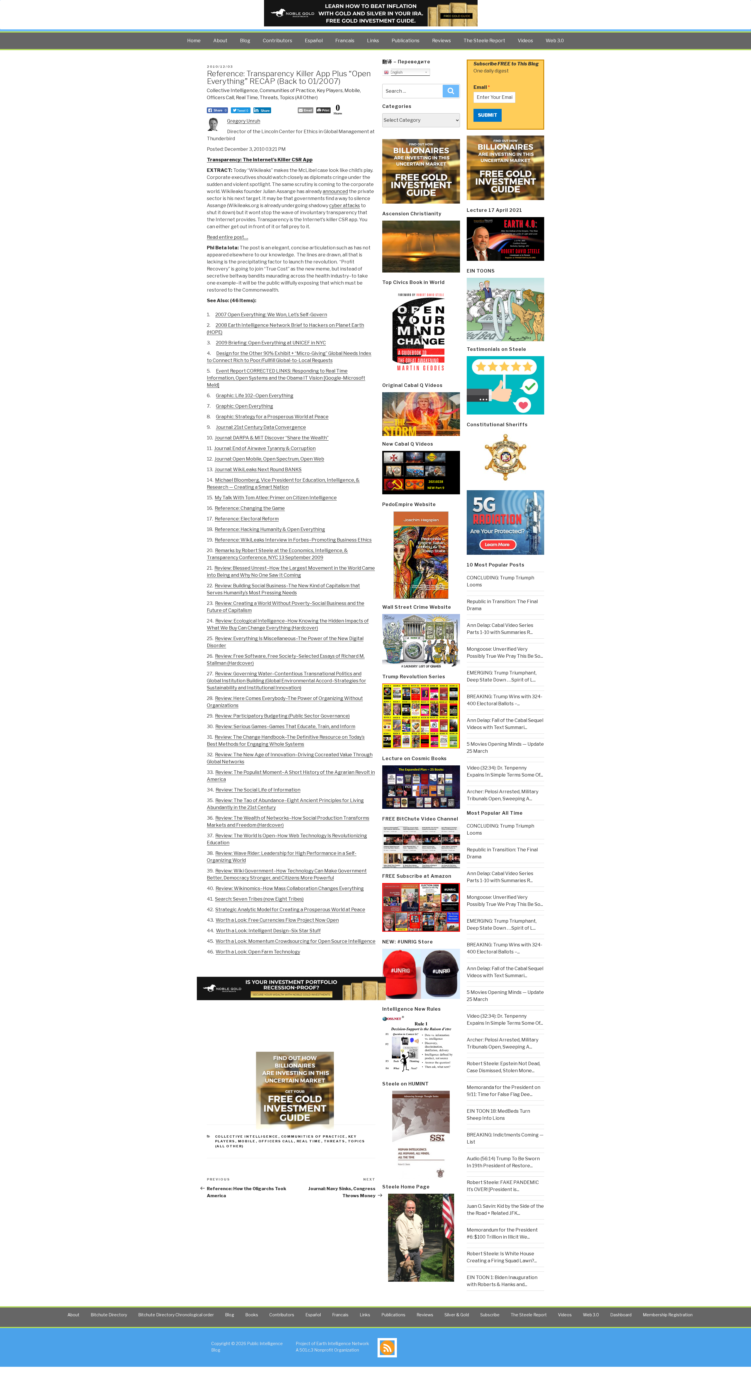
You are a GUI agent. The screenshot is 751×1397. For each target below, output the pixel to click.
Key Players (330, 90)
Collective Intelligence (232, 90)
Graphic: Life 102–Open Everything (254, 395)
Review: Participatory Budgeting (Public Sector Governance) (282, 716)
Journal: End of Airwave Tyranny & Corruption (265, 448)
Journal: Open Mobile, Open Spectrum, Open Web (269, 459)
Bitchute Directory (109, 1314)
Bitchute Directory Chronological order (176, 1314)
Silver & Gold (456, 1314)
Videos (525, 40)
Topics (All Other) (299, 97)
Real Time (247, 97)
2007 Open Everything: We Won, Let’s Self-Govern (271, 314)
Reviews (441, 40)
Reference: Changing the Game (250, 508)
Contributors (277, 40)
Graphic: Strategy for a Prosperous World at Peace (272, 417)
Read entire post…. (227, 237)
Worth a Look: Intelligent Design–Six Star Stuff (268, 930)
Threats (269, 97)
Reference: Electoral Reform (247, 519)
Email (481, 87)
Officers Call (220, 97)
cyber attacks (344, 205)
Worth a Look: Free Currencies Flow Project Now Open (277, 920)
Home (194, 40)
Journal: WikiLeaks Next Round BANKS (258, 469)
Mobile (352, 90)
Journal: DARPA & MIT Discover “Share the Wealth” (272, 438)
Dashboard (621, 1314)
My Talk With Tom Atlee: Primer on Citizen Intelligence (276, 497)
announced (335, 191)
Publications (406, 40)
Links (373, 40)
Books (251, 1314)
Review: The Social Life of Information (258, 790)
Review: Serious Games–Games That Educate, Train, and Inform (285, 726)
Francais (344, 40)
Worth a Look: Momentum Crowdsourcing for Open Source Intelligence (296, 941)
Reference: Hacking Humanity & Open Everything (270, 529)
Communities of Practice (287, 90)
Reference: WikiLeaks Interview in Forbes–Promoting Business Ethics (293, 540)
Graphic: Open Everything (244, 406)
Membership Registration (668, 1314)
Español (314, 40)
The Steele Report (484, 40)
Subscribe (490, 1314)
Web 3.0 (555, 40)
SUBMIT (487, 115)
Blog (245, 40)
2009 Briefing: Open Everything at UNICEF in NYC (271, 343)
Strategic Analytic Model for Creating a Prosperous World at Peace (290, 909)
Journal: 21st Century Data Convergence (261, 427)
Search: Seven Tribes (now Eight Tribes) (259, 899)
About (220, 40)
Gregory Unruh (243, 121)
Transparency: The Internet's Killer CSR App (259, 160)
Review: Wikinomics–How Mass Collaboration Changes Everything (290, 888)
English (395, 72)
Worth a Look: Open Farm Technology (258, 952)
